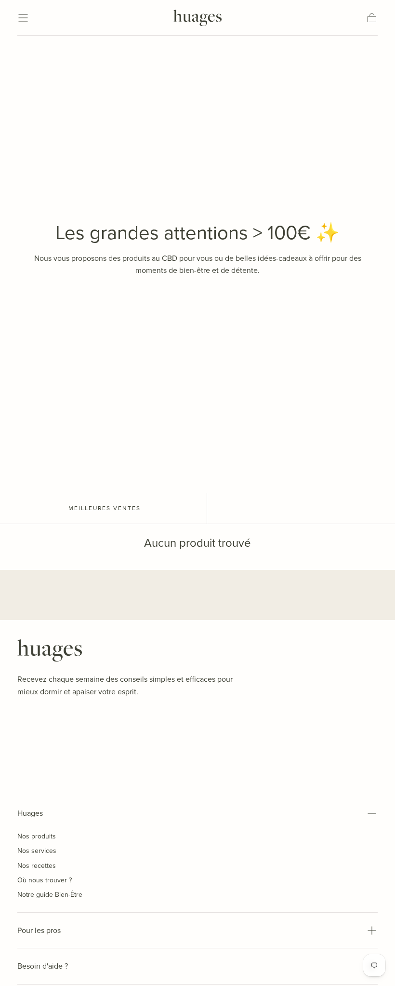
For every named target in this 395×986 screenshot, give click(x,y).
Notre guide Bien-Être (49, 895)
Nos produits (36, 836)
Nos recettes (36, 866)
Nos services (36, 851)
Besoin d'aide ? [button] (42, 966)
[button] (23, 18)
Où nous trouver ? (44, 880)
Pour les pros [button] (39, 930)
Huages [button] (30, 813)
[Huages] (49, 650)
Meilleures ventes (104, 508)
